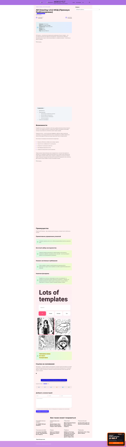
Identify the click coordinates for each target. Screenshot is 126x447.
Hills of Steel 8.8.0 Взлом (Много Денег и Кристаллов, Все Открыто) (70, 424)
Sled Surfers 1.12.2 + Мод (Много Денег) (83, 432)
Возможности (42, 110)
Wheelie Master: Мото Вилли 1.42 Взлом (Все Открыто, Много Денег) (55, 425)
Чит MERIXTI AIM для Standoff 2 (41, 424)
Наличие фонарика (44, 118)
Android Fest (59, 2)
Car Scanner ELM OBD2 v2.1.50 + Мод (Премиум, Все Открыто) (41, 433)
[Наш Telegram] (54, 373)
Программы (78, 2)
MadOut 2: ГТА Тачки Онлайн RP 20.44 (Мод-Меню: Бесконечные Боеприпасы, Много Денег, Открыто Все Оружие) (69, 435)
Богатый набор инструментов (46, 115)
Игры (74, 2)
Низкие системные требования (47, 116)
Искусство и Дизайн (40, 13)
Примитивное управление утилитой (48, 113)
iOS (83, 2)
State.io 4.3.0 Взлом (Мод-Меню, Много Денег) (54, 433)
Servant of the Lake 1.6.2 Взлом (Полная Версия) (83, 423)
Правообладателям (40, 439)
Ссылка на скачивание (43, 119)
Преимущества (42, 112)
